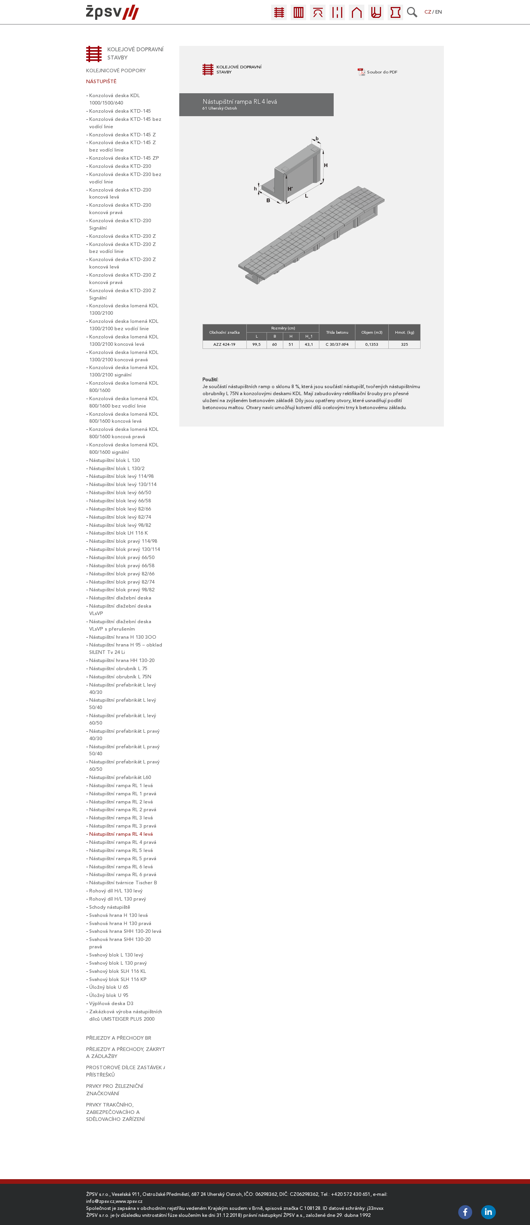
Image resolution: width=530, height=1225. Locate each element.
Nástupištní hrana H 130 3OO (122, 637)
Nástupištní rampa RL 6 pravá (122, 874)
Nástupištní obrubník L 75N (120, 677)
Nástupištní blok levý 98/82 (120, 525)
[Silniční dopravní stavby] (337, 17)
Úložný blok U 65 (108, 987)
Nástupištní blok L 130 (114, 460)
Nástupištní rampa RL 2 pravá (122, 810)
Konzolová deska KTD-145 (120, 111)
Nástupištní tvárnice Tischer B (123, 883)
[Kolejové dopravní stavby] (279, 17)
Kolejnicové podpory (115, 71)
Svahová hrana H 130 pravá (120, 923)
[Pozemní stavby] (356, 17)
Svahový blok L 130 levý (116, 955)
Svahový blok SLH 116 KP (118, 979)
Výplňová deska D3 (111, 1003)
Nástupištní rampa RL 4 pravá (122, 842)
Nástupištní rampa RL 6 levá (121, 867)
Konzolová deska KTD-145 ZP (124, 158)
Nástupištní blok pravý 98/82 (121, 590)
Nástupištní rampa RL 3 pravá (122, 826)
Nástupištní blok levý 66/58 (120, 501)
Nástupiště (101, 81)
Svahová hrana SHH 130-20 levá (125, 931)
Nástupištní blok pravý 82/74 (121, 582)
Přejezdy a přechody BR (118, 1038)
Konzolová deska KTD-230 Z (122, 236)
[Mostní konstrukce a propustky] (318, 17)
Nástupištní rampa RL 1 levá (121, 785)
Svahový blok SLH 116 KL (117, 971)
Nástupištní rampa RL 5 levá (121, 850)
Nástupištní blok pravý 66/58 (121, 566)
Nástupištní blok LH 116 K (118, 533)
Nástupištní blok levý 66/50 (120, 493)
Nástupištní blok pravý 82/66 (121, 574)
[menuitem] (281, 14)
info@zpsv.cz (100, 1201)
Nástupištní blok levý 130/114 (122, 484)
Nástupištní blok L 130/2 (116, 468)
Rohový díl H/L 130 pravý (117, 899)
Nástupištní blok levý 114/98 (121, 476)
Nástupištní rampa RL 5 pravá (122, 859)
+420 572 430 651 (351, 1194)
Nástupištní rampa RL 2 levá (121, 802)
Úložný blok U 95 (108, 995)
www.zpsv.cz (129, 1201)
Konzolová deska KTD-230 (120, 166)
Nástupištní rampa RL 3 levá (121, 818)
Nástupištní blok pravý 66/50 (121, 557)
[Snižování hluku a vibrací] (298, 17)
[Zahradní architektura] (395, 17)
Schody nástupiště (109, 907)
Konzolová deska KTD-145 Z (122, 135)
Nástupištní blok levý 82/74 (120, 517)
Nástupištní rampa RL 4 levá (121, 834)
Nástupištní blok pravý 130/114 (124, 549)
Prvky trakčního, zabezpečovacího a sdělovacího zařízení (115, 1112)
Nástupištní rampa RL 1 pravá (122, 794)
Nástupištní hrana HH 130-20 (121, 660)
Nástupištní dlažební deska (120, 598)
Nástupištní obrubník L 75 (118, 669)
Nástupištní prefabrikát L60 (120, 777)
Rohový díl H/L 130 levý (115, 891)
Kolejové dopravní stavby (135, 53)
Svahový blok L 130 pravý (118, 963)
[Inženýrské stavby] (376, 17)
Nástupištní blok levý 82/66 (120, 509)
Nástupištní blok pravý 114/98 (123, 541)
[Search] (412, 12)
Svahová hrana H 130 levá (118, 915)
